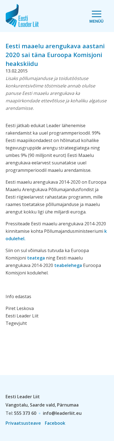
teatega (35, 258)
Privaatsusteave (23, 423)
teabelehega (67, 265)
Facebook (55, 423)
